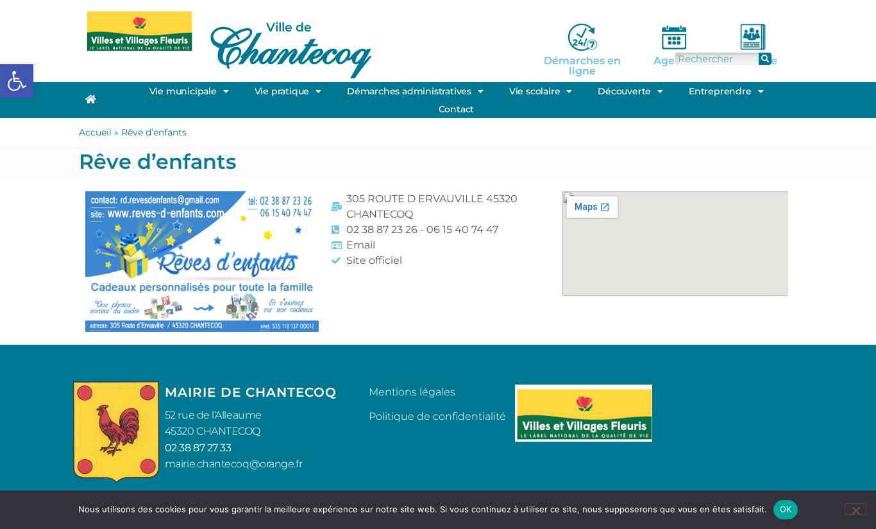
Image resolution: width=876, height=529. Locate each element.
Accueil (95, 132)
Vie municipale (183, 91)
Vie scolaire (534, 91)
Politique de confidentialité (437, 416)
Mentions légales (412, 392)
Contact (457, 109)
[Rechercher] (765, 59)
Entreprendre (720, 91)
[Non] (855, 509)
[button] (16, 81)
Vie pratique (282, 91)
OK (786, 509)
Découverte (624, 91)
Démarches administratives (409, 91)
